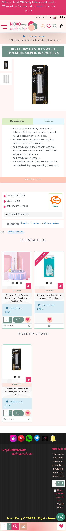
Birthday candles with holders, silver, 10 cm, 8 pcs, (17, 392)
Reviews (49, 121)
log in (40, 6)
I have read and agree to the (60, 499)
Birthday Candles (37, 37)
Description (17, 121)
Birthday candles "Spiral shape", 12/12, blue (49, 297)
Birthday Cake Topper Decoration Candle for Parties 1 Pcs (17, 298)
